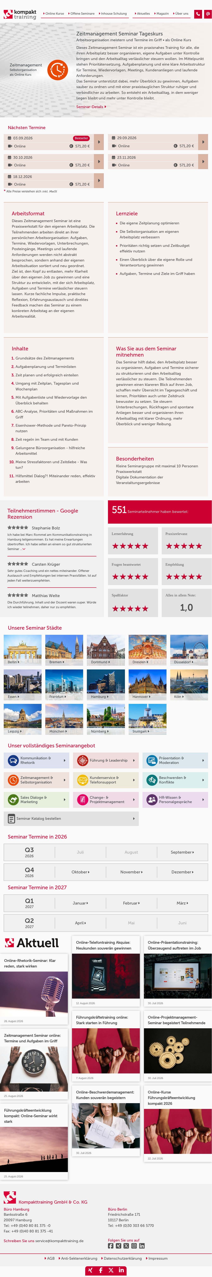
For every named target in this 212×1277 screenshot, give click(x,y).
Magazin (163, 13)
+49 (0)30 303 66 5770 (134, 1225)
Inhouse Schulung (114, 13)
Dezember (181, 871)
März (181, 903)
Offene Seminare (83, 13)
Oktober (79, 871)
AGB (50, 1258)
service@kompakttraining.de (59, 1241)
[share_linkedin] (121, 1271)
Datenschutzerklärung (122, 1258)
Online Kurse (55, 13)
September (181, 852)
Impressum (157, 1258)
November (130, 871)
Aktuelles (143, 13)
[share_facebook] (101, 1271)
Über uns (181, 13)
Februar (130, 903)
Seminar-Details (90, 107)
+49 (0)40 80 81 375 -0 (30, 1225)
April (79, 922)
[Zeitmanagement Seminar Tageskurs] (198, 14)
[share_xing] (90, 1271)
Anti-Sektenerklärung (78, 1258)
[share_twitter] (111, 1271)
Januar (79, 903)
